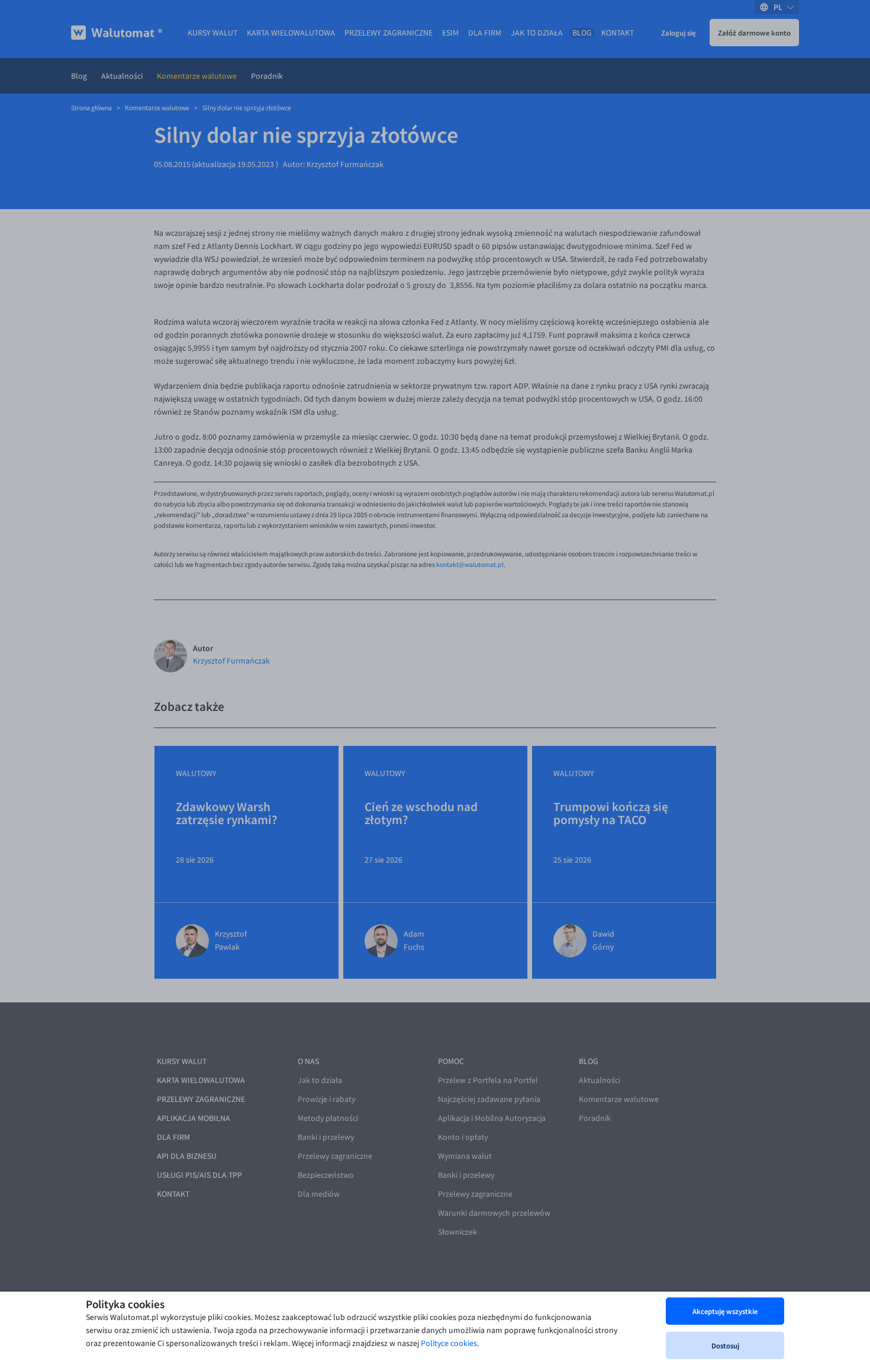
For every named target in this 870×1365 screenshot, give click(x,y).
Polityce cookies (449, 1343)
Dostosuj (725, 1345)
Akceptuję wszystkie (725, 1311)
